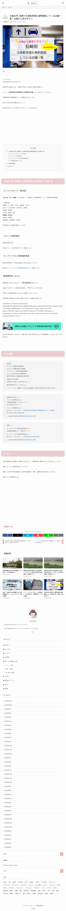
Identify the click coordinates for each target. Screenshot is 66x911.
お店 (26, 882)
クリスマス (23, 885)
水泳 (49, 890)
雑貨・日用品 (9, 669)
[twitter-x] (33, 632)
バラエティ (11, 887)
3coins (5, 882)
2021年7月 (8, 770)
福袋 (6, 688)
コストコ (31, 885)
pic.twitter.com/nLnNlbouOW (15, 413)
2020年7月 (8, 794)
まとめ (10, 166)
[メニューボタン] (3, 3)
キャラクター (15, 885)
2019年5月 (8, 847)
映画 (39, 890)
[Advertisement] (33, 127)
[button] (7, 535)
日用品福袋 (33, 890)
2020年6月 (8, 798)
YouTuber (20, 882)
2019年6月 (8, 843)
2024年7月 (8, 721)
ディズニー (52, 885)
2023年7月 (8, 758)
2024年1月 (8, 741)
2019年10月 (8, 827)
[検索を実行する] (61, 854)
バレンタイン (19, 887)
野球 (24, 893)
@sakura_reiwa (12, 81)
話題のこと (18, 893)
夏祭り (11, 890)
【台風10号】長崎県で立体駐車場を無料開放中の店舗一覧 (26, 151)
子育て (7, 676)
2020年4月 (8, 806)
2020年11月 (8, 778)
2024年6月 (8, 725)
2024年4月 (8, 729)
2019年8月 (8, 835)
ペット (43, 887)
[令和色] (33, 3)
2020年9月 (8, 786)
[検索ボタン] (63, 3)
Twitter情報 (11, 163)
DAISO (14, 882)
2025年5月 (8, 709)
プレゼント (37, 887)
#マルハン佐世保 (49, 410)
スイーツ (45, 885)
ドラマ (58, 885)
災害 (12, 526)
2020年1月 (8, 815)
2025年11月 (8, 701)
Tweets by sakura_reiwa (10, 865)
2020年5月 (8, 802)
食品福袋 (40, 893)
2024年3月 (8, 733)
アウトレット (52, 882)
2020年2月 (8, 810)
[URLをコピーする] (58, 535)
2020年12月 (8, 774)
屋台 (21, 890)
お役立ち (31, 882)
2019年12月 (8, 819)
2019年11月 (8, 823)
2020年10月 (8, 782)
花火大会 (5, 893)
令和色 (7, 657)
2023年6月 (8, 762)
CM (9, 882)
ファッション (28, 887)
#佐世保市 (33, 410)
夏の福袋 (5, 890)
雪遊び (34, 893)
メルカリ (49, 887)
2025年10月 (8, 705)
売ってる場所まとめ (11, 661)
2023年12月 (8, 745)
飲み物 (46, 893)
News (6, 21)
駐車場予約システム (16, 160)
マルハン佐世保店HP (13, 248)
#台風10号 (26, 410)
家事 (16, 890)
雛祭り (29, 893)
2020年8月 (8, 790)
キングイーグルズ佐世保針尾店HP (17, 268)
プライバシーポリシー (29, 905)
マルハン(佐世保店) (16, 156)
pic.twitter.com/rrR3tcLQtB (31, 436)
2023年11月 (8, 750)
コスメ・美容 (9, 665)
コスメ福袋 (38, 885)
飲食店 (51, 893)
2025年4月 (8, 713)
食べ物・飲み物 (10, 672)
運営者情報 (39, 905)
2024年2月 (8, 737)
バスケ (5, 887)
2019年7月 (8, 839)
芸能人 (11, 893)
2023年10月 (8, 754)
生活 (6, 684)
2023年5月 (8, 766)
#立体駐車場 (40, 410)
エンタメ (8, 649)
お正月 (37, 882)
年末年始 (26, 890)
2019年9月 (8, 831)
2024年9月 (8, 717)
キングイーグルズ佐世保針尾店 (19, 158)
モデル (55, 887)
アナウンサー (6, 885)
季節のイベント (10, 680)
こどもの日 (44, 882)
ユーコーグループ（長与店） (19, 153)
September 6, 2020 (49, 388)
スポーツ (8, 653)
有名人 (44, 890)
